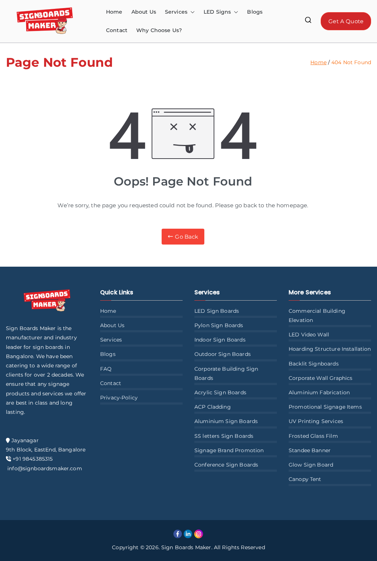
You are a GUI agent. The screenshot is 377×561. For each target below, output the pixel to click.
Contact (116, 30)
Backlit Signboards (314, 363)
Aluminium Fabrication (319, 392)
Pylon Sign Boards (218, 325)
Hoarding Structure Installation (330, 349)
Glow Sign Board (311, 464)
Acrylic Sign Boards (220, 392)
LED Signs (217, 11)
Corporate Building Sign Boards (226, 373)
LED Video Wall (309, 334)
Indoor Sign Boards (220, 339)
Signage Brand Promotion (229, 450)
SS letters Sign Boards (223, 436)
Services (111, 339)
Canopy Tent (305, 479)
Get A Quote (345, 21)
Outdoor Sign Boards (222, 354)
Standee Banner (310, 450)
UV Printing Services (316, 421)
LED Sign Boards (216, 311)
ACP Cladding (212, 407)
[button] (191, 12)
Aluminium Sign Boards (226, 421)
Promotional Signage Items (325, 407)
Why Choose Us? (159, 30)
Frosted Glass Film (313, 436)
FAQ (106, 369)
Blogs (255, 11)
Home (114, 11)
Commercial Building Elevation (317, 315)
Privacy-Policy (119, 397)
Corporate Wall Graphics (320, 378)
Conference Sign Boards (226, 464)
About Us (143, 11)
